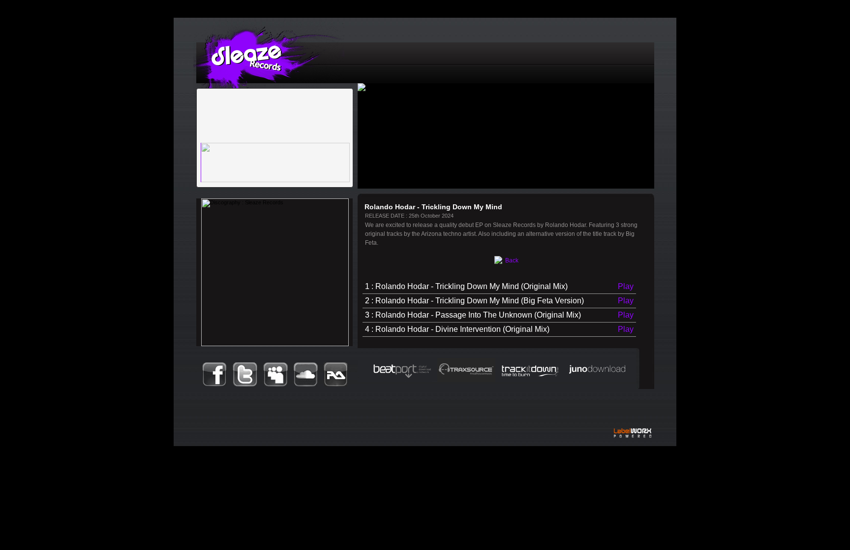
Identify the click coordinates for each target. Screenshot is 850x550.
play (214, 127)
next (261, 129)
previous (239, 129)
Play (626, 286)
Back (511, 260)
